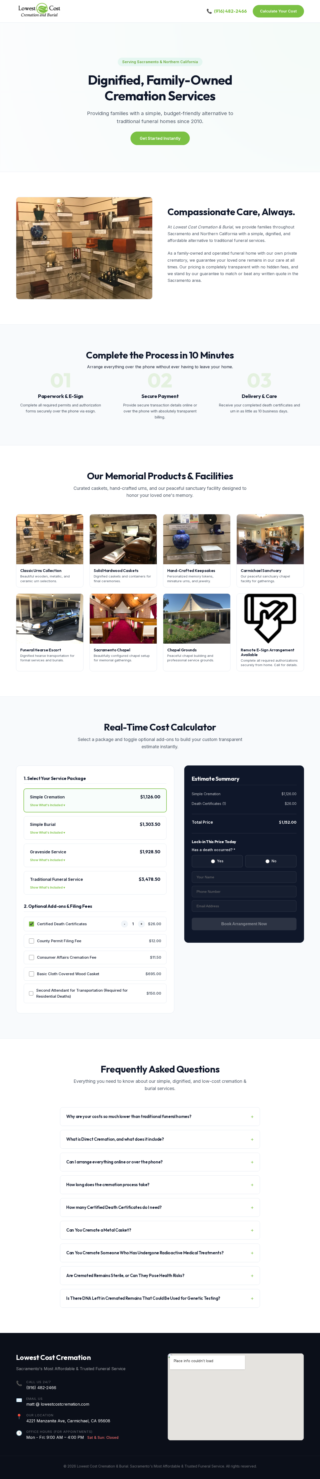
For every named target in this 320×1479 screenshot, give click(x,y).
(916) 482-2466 (41, 1387)
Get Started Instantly (160, 138)
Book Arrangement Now (244, 924)
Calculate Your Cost (278, 11)
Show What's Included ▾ (47, 805)
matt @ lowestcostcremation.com (57, 1404)
